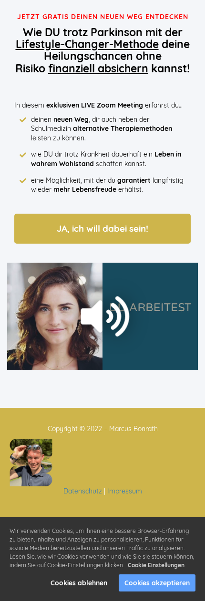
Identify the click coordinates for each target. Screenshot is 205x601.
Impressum (124, 491)
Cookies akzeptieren (157, 583)
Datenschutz (82, 491)
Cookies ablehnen (79, 583)
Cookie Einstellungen (156, 565)
